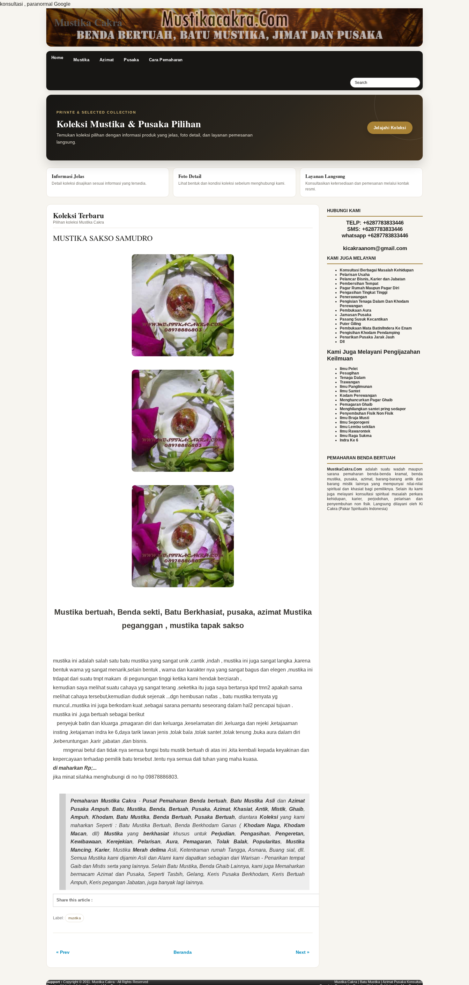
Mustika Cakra (88, 22)
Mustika (81, 59)
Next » (302, 952)
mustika (74, 918)
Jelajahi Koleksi (390, 127)
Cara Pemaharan (166, 59)
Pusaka (131, 59)
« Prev (63, 952)
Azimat (107, 59)
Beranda (183, 952)
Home (57, 57)
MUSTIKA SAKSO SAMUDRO (103, 238)
